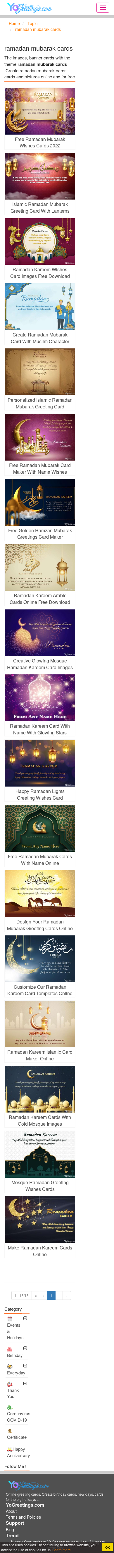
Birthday (15, 1355)
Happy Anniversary (17, 1452)
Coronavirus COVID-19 (17, 1416)
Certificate (17, 1437)
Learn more (61, 1549)
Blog (10, 1529)
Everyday (16, 1372)
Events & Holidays (15, 1331)
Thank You (13, 1393)
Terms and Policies (23, 1517)
